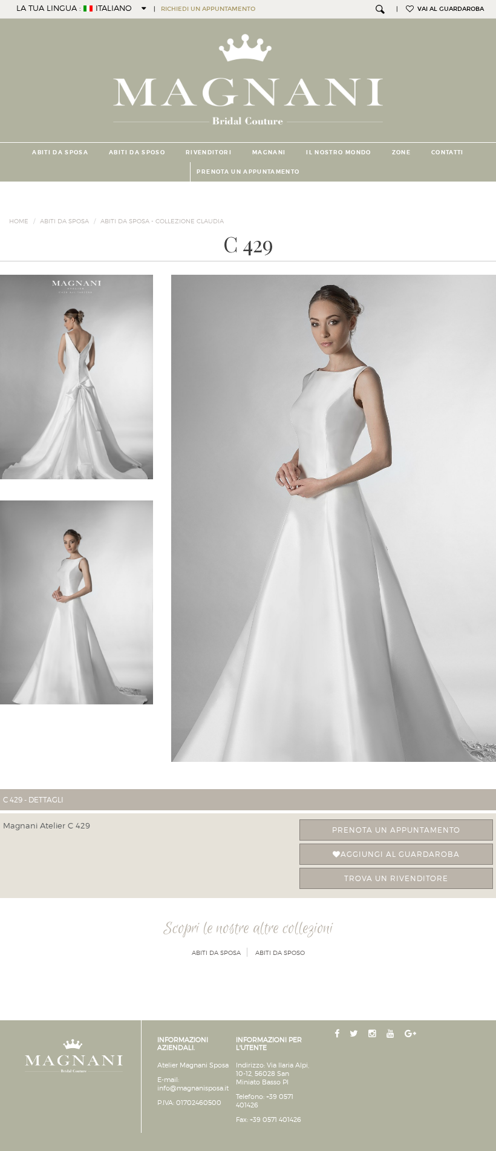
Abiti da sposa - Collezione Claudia (162, 221)
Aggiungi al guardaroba (400, 854)
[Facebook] (338, 1034)
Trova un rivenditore (396, 878)
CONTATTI (447, 152)
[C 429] (333, 518)
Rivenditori (209, 152)
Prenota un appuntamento (396, 830)
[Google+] (412, 1034)
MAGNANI (269, 152)
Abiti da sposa (60, 152)
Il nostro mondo (338, 152)
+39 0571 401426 (275, 1119)
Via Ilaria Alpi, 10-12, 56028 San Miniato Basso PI (272, 1073)
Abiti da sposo (137, 152)
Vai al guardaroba (449, 9)
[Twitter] (355, 1034)
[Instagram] (373, 1034)
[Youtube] (392, 1034)
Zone (401, 152)
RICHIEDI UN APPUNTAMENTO (208, 9)
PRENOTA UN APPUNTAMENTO (248, 171)
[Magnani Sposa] (248, 76)
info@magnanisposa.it (193, 1088)
